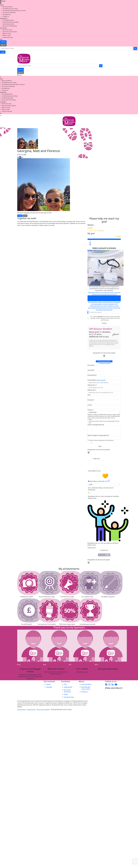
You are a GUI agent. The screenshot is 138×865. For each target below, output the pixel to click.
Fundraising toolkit (8, 24)
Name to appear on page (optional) (98, 435)
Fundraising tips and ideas (10, 22)
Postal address (97, 380)
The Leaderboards (8, 20)
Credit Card (96, 458)
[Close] (4, 127)
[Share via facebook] (17, 157)
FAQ (1, 39)
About (2, 5)
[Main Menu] (0, 115)
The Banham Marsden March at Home (14, 10)
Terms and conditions (43, 709)
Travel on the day (8, 37)
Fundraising (3, 18)
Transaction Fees (69, 697)
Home (3, 1)
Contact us (6, 16)
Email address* (92, 375)
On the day (3, 28)
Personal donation (104, 361)
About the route (7, 30)
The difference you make (10, 9)
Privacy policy (21, 709)
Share (25, 216)
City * (89, 395)
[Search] (135, 48)
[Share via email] (20, 157)
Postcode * (91, 400)
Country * (90, 410)
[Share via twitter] (18, 157)
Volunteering (6, 14)
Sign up (3, 45)
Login (2, 52)
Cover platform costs (94, 471)
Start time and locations (10, 32)
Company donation (105, 363)
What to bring (7, 33)
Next (100, 446)
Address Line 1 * (92, 385)
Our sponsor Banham (9, 12)
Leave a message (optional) (96, 425)
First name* (91, 365)
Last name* (91, 370)
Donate (3, 42)
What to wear (7, 35)
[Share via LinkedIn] (21, 157)
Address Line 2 (92, 390)
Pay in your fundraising (10, 26)
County (90, 405)
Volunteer (49, 687)
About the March (8, 7)
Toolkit (66, 694)
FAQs (65, 684)
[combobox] (104, 412)
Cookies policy (31, 709)
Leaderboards (68, 687)
